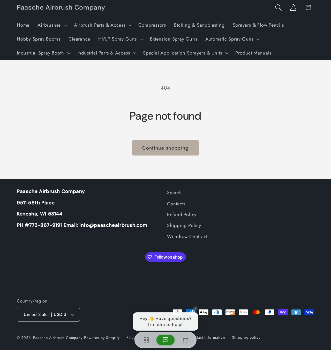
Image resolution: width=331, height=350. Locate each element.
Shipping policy (246, 337)
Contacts (176, 203)
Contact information (207, 337)
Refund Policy (182, 214)
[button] (52, 25)
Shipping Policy (184, 225)
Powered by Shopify (101, 337)
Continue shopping (165, 147)
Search (174, 192)
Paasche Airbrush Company (57, 337)
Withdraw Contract (187, 236)
